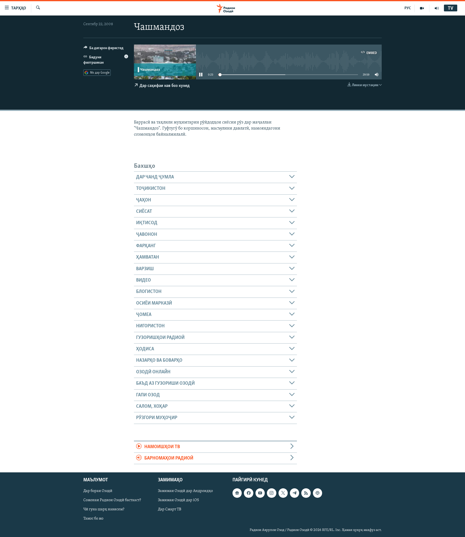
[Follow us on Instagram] (271, 493)
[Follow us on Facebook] (248, 493)
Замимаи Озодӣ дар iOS (178, 500)
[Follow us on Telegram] (294, 493)
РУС (407, 8)
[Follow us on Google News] (237, 493)
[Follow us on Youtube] (260, 493)
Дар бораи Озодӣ (97, 491)
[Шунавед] (436, 8)
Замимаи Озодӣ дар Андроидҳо (185, 491)
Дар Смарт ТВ (169, 510)
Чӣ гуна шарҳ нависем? (103, 510)
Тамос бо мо (93, 519)
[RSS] (305, 493)
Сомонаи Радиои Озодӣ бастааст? (112, 500)
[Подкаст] (317, 493)
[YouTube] (422, 8)
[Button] (104, 49)
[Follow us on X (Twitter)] (283, 493)
